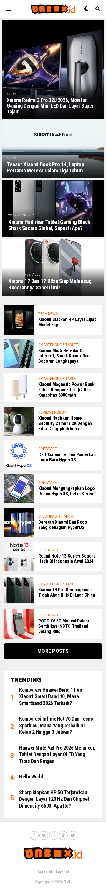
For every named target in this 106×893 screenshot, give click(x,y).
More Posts (53, 651)
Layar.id (62, 872)
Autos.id (44, 872)
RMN (68, 882)
